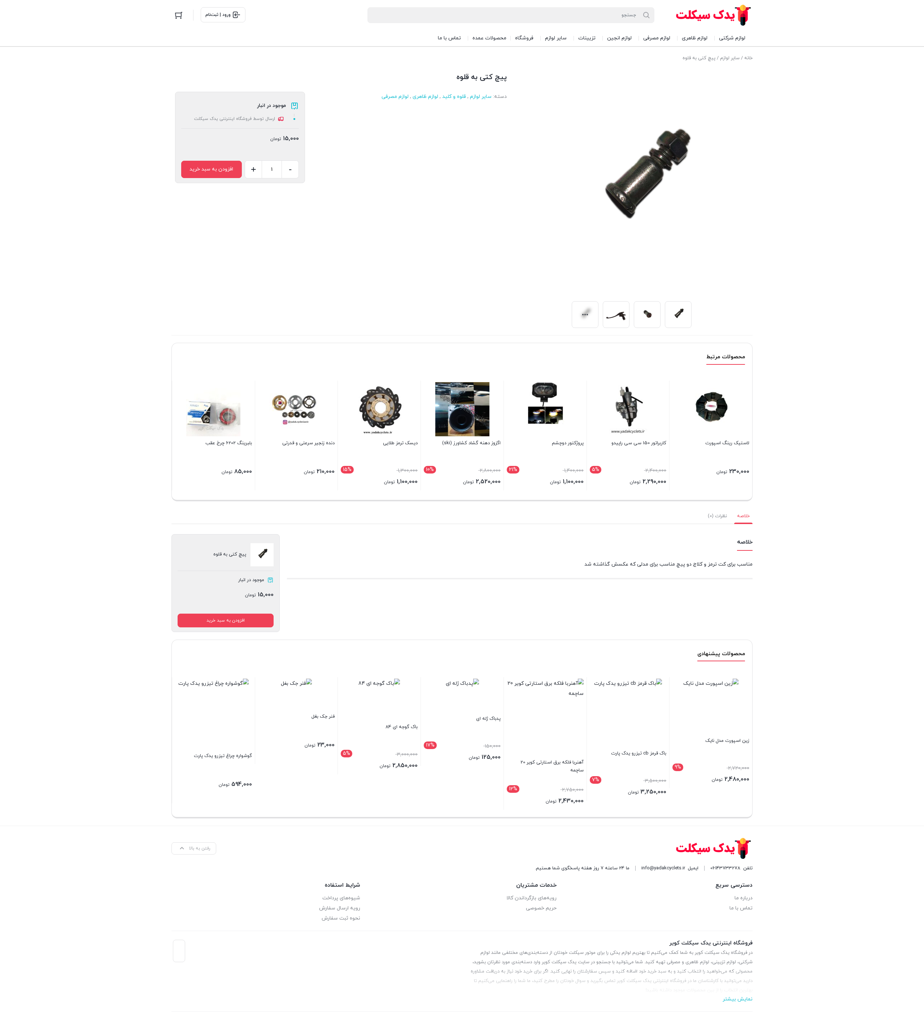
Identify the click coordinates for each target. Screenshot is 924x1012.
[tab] (743, 516)
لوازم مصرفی (395, 96)
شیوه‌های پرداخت (341, 898)
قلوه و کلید (454, 96)
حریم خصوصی (541, 908)
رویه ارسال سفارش (339, 908)
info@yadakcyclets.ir (663, 868)
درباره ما (744, 898)
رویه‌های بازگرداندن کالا (531, 898)
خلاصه (743, 516)
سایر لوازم (730, 58)
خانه (748, 58)
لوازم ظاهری (425, 96)
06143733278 (725, 868)
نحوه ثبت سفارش (341, 918)
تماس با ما (741, 908)
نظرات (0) (717, 516)
